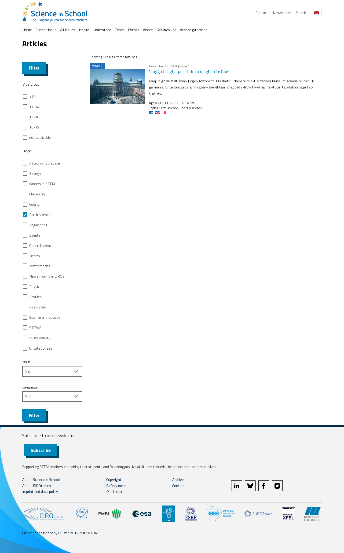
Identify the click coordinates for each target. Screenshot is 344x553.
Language (30, 387)
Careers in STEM (42, 184)
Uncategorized (40, 348)
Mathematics (39, 266)
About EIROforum (36, 485)
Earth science (39, 214)
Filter (34, 67)
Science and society (44, 317)
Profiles (35, 297)
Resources (37, 307)
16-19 (34, 127)
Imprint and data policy (40, 491)
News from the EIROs (46, 276)
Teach (119, 30)
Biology (35, 173)
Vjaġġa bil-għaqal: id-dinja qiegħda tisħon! (189, 71)
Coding (34, 204)
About (148, 30)
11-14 (34, 107)
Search (301, 12)
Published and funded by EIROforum (47, 532)
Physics (35, 286)
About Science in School (41, 479)
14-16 (34, 117)
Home (27, 30)
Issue (26, 362)
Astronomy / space (44, 163)
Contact (262, 12)
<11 (32, 96)
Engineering (38, 225)
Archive (178, 479)
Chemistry (37, 194)
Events (133, 30)
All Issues (67, 30)
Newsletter (282, 12)
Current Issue (46, 30)
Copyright (113, 479)
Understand (102, 30)
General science (41, 245)
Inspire (84, 30)
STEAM (35, 327)
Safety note (116, 485)
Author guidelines (193, 30)
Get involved (166, 30)
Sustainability (40, 338)
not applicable (40, 137)
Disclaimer (114, 491)
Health (34, 256)
